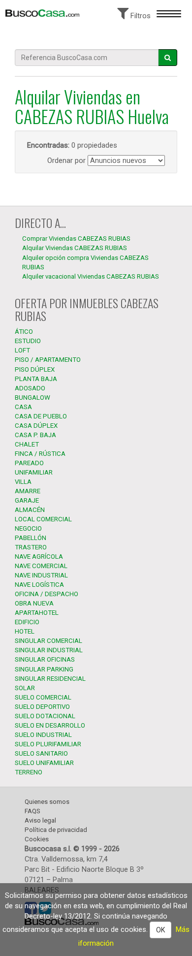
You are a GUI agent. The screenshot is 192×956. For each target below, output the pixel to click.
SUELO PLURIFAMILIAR (48, 744)
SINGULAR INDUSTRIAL (49, 650)
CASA (23, 407)
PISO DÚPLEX (35, 369)
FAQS (32, 811)
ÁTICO (24, 331)
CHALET (27, 444)
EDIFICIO (27, 622)
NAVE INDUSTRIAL (41, 575)
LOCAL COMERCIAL (43, 519)
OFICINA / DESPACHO (46, 594)
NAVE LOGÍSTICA (39, 584)
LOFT (22, 350)
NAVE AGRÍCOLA (39, 556)
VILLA (23, 481)
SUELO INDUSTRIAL (43, 734)
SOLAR (25, 688)
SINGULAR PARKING (44, 669)
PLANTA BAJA (36, 378)
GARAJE (27, 500)
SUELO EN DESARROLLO (50, 725)
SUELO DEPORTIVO (42, 706)
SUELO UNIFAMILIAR (44, 762)
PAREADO (29, 463)
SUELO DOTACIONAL (45, 716)
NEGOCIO (28, 528)
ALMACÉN (30, 509)
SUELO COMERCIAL (43, 697)
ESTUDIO (28, 341)
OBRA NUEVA (34, 603)
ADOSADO (30, 388)
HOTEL (24, 631)
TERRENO (28, 772)
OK (160, 930)
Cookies (37, 839)
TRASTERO (31, 547)
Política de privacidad (56, 829)
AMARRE (27, 491)
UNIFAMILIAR (34, 472)
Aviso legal (40, 820)
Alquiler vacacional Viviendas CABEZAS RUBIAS (90, 276)
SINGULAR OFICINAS (45, 659)
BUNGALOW (32, 397)
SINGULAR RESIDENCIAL (50, 678)
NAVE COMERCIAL (41, 566)
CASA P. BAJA (35, 435)
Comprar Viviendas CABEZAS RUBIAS (76, 238)
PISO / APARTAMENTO (48, 359)
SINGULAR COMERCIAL (48, 640)
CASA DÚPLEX (36, 425)
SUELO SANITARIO (41, 753)
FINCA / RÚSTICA (40, 453)
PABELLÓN (30, 538)
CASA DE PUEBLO (41, 416)
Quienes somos (47, 801)
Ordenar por (66, 160)
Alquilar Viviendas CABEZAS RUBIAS (74, 248)
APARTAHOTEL (37, 612)
